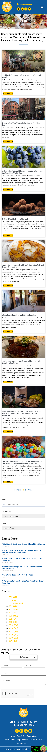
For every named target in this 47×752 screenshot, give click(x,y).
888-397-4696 (26, 5)
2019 (13, 625)
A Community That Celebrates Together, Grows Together (23, 582)
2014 (13, 641)
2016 (13, 634)
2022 (13, 616)
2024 (13, 609)
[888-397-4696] (18, 4)
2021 (13, 619)
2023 (13, 612)
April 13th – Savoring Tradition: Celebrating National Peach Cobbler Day (23, 266)
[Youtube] (29, 9)
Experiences (22, 739)
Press (41, 739)
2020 (13, 622)
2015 (13, 638)
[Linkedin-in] (26, 9)
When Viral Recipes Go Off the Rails (17, 575)
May (15, 600)
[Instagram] (22, 9)
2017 (13, 631)
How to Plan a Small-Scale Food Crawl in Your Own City (22, 559)
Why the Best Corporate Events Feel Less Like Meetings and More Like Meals (22, 551)
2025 (13, 606)
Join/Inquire (23, 657)
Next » (31, 489)
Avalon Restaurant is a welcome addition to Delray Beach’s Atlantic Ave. (22, 362)
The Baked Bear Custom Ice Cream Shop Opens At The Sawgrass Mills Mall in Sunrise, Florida (22, 462)
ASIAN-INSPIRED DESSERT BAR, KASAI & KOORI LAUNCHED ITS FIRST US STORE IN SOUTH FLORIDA (22, 413)
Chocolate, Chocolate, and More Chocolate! (19, 315)
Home (12, 736)
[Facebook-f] (18, 9)
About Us (21, 736)
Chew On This (9, 739)
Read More (8, 93)
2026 (13, 597)
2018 (13, 628)
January (17, 603)
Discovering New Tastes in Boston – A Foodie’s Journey (21, 124)
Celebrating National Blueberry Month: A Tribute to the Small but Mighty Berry (22, 172)
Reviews (33, 739)
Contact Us (21, 743)
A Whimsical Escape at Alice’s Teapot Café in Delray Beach (22, 76)
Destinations (32, 736)
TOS (29, 743)
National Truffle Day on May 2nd (15, 219)
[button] (42, 7)
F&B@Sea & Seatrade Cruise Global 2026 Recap (23, 544)
